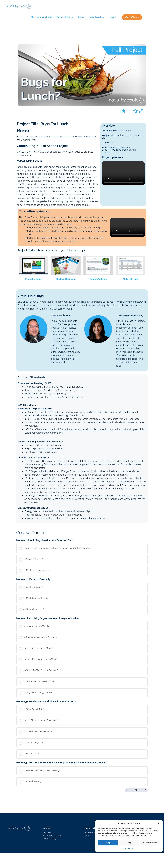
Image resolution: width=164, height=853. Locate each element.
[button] (159, 823)
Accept (107, 842)
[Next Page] (146, 790)
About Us (47, 832)
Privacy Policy (49, 838)
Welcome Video (92, 832)
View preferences (150, 842)
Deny (129, 842)
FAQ (87, 835)
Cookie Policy (128, 848)
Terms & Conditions (52, 835)
